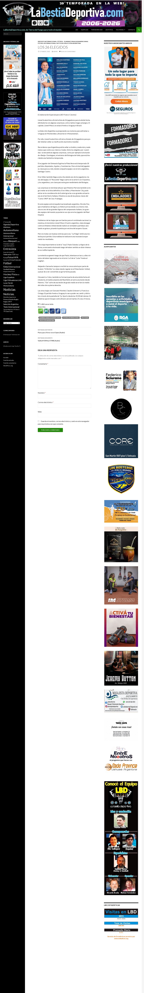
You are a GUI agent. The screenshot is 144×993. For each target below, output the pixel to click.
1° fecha (5, 222)
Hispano (12, 269)
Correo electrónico (46, 402)
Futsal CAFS (6, 260)
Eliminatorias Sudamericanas (50, 317)
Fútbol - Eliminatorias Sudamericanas (72, 41)
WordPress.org (8, 366)
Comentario (43, 364)
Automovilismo (11, 230)
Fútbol (7, 263)
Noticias (85, 317)
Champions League (8, 244)
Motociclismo (8, 286)
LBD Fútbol (109, 29)
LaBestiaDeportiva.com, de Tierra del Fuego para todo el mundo (32, 30)
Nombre (42, 393)
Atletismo (6, 227)
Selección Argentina (72, 43)
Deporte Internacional (47, 41)
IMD (18, 274)
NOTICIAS (60, 43)
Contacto (131, 29)
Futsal (5, 257)
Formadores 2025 (96, 29)
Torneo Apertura (8, 309)
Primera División (8, 299)
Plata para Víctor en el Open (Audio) (51, 331)
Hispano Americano (9, 271)
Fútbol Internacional (47, 43)
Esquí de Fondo (7, 252)
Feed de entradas (8, 360)
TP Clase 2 (16, 309)
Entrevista (9, 248)
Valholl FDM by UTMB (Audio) (49, 339)
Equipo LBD (84, 29)
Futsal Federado (16, 260)
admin (55, 51)
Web (40, 412)
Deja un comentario (68, 51)
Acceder (6, 357)
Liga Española (8, 277)
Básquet (12, 241)
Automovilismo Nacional (10, 238)
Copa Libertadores (8, 246)
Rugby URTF (7, 302)
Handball (6, 269)
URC (11, 311)
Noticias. (8, 294)
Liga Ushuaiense (10, 280)
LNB (19, 280)
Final (17, 254)
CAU (18, 241)
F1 (13, 252)
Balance (5, 241)
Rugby (16, 299)
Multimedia (120, 29)
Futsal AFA (13, 257)
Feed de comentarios (9, 363)
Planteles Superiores (9, 297)
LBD (76, 29)
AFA (9, 222)
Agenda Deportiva (11, 224)
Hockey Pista (10, 274)
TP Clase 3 (6, 311)
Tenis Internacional (11, 307)
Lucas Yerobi (8, 283)
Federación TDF (9, 254)
